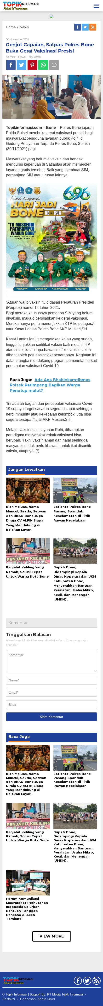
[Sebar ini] (11, 65)
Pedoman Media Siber (37, 999)
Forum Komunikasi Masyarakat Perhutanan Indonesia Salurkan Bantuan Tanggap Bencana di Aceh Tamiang (27, 909)
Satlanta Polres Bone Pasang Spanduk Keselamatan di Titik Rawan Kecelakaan (72, 780)
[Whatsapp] (43, 65)
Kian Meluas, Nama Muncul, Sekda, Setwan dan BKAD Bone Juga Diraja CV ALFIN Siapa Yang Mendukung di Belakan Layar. (26, 784)
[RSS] (93, 27)
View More (52, 936)
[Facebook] (78, 27)
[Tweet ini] (21, 65)
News (21, 56)
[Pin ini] (32, 65)
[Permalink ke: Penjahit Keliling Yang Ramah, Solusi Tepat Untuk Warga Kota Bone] (28, 551)
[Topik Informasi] (21, 5)
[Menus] (96, 5)
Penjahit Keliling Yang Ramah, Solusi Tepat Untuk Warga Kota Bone (27, 571)
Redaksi (8, 999)
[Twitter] (85, 27)
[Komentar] (54, 65)
